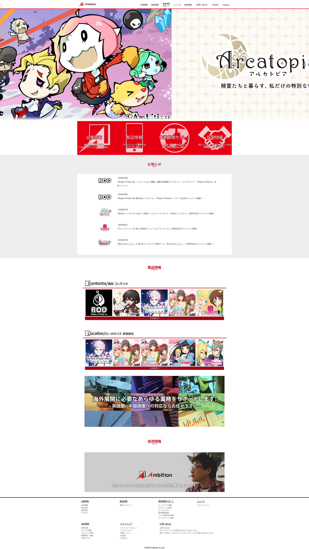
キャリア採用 (86, 530)
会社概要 (84, 505)
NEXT (304, 64)
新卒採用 (84, 528)
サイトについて (126, 530)
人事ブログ (85, 538)
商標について (125, 533)
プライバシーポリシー (128, 528)
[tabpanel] (154, 65)
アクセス (84, 513)
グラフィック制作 (165, 508)
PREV (4, 64)
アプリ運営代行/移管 (166, 515)
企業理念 (84, 510)
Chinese (123, 538)
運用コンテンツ (126, 505)
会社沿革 (84, 508)
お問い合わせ (165, 528)
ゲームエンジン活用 (166, 518)
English (123, 535)
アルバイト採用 (87, 533)
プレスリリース (203, 505)
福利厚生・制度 (87, 535)
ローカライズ (163, 510)
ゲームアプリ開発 (165, 505)
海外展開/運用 (163, 513)
